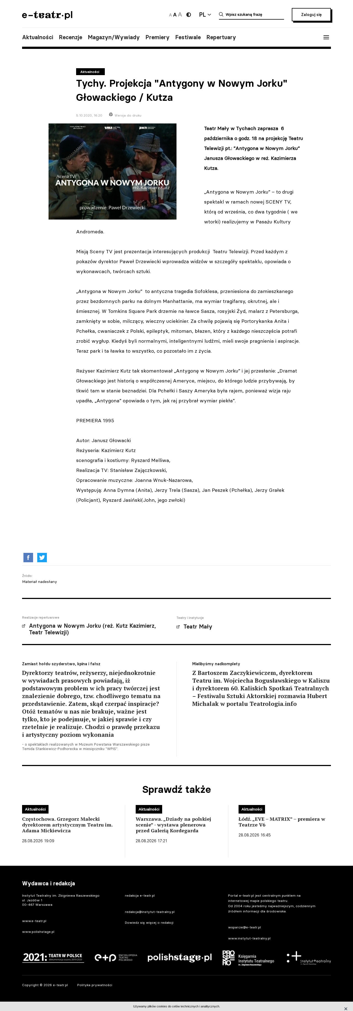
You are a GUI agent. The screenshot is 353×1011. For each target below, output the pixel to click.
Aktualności (37, 37)
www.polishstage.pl (38, 932)
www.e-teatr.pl (34, 921)
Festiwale (188, 37)
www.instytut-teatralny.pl (249, 938)
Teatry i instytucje (190, 618)
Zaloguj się (311, 14)
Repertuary (221, 37)
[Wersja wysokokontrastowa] (188, 14)
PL (202, 14)
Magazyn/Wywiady (114, 37)
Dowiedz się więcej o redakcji (149, 922)
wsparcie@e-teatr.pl (244, 927)
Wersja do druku (127, 115)
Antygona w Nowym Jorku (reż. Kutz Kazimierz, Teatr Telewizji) (92, 629)
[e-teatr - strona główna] (47, 18)
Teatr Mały (197, 626)
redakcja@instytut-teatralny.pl (150, 912)
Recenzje (70, 37)
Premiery (157, 37)
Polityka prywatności (94, 985)
